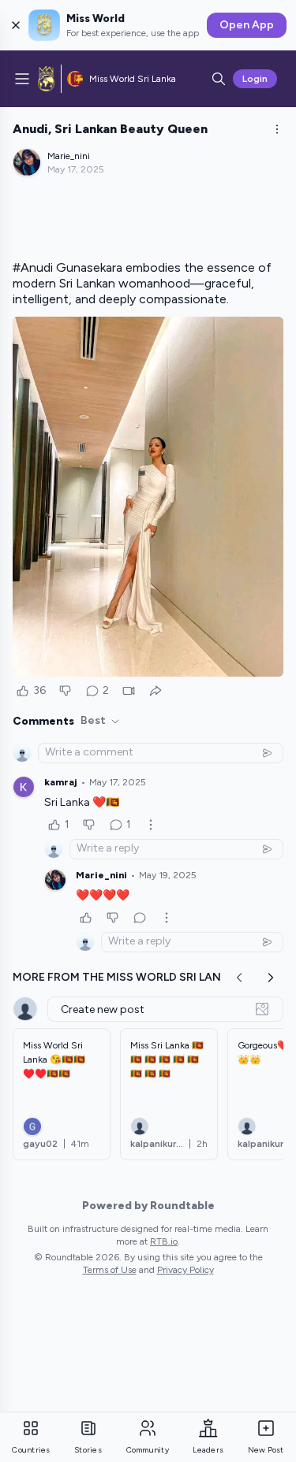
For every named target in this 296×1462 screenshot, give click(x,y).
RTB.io (164, 1241)
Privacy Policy (185, 1269)
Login (255, 78)
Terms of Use (110, 1269)
